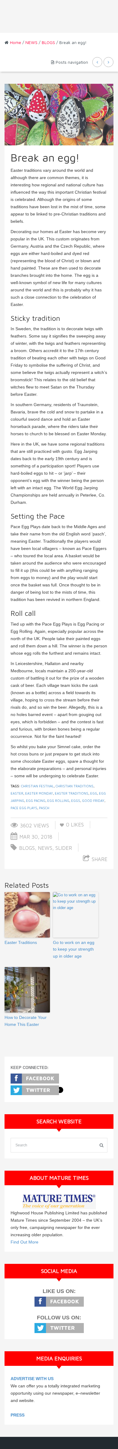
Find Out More (24, 1242)
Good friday (93, 801)
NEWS (31, 42)
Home (15, 42)
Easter (17, 793)
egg (93, 793)
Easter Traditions (21, 942)
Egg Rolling (58, 801)
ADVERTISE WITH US (32, 1378)
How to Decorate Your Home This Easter (26, 1021)
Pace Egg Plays (24, 808)
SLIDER (63, 848)
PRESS (18, 1415)
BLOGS (48, 42)
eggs (75, 801)
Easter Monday (39, 793)
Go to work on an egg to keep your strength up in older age (73, 949)
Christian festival (37, 786)
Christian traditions (74, 786)
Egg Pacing (35, 801)
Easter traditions (71, 793)
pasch (44, 808)
